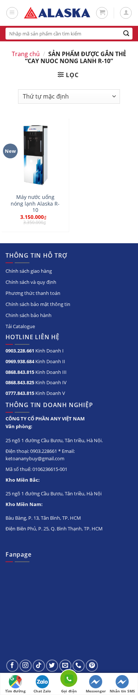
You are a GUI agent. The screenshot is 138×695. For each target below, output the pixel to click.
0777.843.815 (20, 393)
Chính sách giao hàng (29, 271)
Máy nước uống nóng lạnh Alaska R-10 (35, 203)
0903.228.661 (20, 350)
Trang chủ (26, 54)
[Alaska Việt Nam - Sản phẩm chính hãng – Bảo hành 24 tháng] (57, 13)
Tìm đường (15, 691)
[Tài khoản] (126, 13)
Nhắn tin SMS (122, 691)
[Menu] (12, 13)
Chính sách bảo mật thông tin (38, 304)
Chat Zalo (42, 691)
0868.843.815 (20, 372)
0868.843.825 (20, 382)
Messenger (96, 691)
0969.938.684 (20, 361)
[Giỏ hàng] (102, 13)
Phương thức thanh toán (33, 293)
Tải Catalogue (20, 326)
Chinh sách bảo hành (29, 315)
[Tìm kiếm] (126, 33)
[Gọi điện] (69, 679)
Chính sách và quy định (31, 282)
